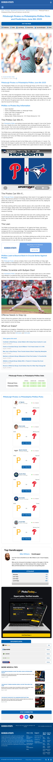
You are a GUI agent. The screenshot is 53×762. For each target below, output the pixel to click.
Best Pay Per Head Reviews (29, 741)
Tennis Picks (48, 747)
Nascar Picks (49, 750)
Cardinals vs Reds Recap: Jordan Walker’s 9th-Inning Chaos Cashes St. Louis (24, 342)
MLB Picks (44, 741)
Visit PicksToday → (26, 635)
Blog (27, 749)
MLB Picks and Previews (32, 10)
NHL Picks (44, 744)
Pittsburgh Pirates (9, 197)
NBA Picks (44, 747)
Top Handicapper (41, 27)
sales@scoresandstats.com (46, 726)
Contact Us (37, 739)
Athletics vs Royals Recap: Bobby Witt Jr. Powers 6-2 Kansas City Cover (23, 361)
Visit (49, 645)
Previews (7, 10)
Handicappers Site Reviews (29, 744)
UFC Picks (48, 738)
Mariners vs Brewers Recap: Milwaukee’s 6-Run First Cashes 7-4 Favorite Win (24, 356)
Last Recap (21, 27)
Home (2, 10)
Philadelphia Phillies (9, 123)
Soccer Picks (49, 741)
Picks (50, 27)
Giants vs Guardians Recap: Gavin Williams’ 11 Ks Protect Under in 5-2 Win (23, 346)
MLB (13, 76)
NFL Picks (44, 738)
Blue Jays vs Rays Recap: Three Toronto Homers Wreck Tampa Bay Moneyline (25, 351)
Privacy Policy (28, 759)
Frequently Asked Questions (38, 742)
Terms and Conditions (37, 759)
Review (48, 649)
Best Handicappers (29, 747)
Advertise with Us (39, 735)
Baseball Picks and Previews (18, 10)
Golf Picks (48, 744)
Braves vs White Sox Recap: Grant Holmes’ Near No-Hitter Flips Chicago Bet (24, 365)
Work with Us (38, 737)
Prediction (6, 27)
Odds (13, 27)
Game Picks (30, 27)
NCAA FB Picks (45, 750)
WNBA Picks (48, 753)
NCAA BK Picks (45, 753)
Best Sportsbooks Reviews (29, 737)
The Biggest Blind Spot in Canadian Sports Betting (15, 697)
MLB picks (18, 333)
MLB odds (27, 333)
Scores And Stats (7, 76)
